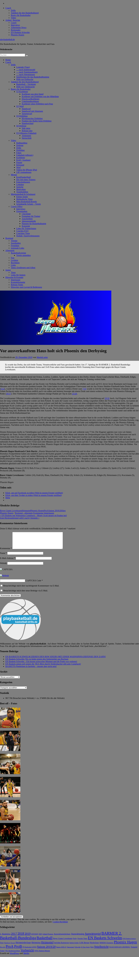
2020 (40, 934)
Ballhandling (21, 143)
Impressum (15, 280)
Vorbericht (27, 950)
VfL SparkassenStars (12, 951)
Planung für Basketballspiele (34, 223)
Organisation (21, 211)
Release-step (27, 131)
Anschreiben (27, 219)
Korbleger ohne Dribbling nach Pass (37, 104)
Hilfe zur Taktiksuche (25, 87)
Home (8, 60)
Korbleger (20, 157)
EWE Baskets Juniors (129, 938)
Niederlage (94, 943)
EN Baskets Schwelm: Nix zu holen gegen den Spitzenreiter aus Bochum (36, 659)
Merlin (26, 953)
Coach (8, 8)
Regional (9, 238)
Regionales (15, 30)
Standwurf (26, 109)
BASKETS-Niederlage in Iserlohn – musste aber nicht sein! (31, 666)
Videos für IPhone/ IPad (26, 170)
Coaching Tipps (23, 233)
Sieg (64, 510)
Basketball (45, 938)
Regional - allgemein (24, 513)
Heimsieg (36, 942)
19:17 (8, 394)
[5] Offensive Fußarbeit (26, 133)
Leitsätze (20, 184)
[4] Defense (21, 126)
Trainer (2, 951)
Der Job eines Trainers (25, 179)
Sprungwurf (27, 113)
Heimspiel (26, 510)
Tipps (13, 272)
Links (13, 265)
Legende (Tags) (23, 67)
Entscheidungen (23, 182)
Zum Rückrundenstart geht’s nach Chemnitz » (19, 518)
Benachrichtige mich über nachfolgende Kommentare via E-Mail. (31, 586)
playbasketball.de (7, 39)
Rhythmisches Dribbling (32, 118)
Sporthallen (16, 243)
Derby (75, 938)
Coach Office (16, 206)
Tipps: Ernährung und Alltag (23, 267)
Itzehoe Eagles (74, 943)
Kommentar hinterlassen (43, 513)
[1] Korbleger (22, 91)
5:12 (2, 389)
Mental (14, 175)
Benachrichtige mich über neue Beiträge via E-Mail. (25, 590)
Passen (19, 162)
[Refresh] (4, 575)
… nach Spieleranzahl (25, 69)
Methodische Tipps (24, 199)
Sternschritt (26, 138)
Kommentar (6, 548)
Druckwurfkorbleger (30, 99)
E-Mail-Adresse (7, 558)
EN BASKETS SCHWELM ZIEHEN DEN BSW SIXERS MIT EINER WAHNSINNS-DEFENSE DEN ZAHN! (55, 656)
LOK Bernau (84, 943)
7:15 (84, 389)
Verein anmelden (23, 255)
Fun (12, 258)
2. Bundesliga (5, 934)
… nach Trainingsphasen (27, 72)
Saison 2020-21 (61, 947)
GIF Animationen (23, 172)
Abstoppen (26, 135)
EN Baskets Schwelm (20, 32)
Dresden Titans (82, 938)
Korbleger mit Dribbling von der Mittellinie (40, 96)
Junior (8, 270)
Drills (13, 10)
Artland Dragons (47, 934)
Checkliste (26, 214)
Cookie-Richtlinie (60, 922)
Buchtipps (15, 263)
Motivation (21, 189)
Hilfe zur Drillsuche (24, 79)
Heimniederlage (23, 942)
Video (13, 18)
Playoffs (2, 947)
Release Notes (17, 285)
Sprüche (19, 187)
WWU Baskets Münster (42, 951)
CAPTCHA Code (33, 580)
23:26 (74, 394)
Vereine (14, 241)
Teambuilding (22, 192)
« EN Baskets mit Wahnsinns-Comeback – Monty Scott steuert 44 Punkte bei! (33, 515)
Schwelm (77, 947)
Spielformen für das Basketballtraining (32, 77)
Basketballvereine (18, 253)
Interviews (15, 25)
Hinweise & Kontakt (14, 277)
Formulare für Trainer (31, 216)
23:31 (107, 398)
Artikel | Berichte (12, 20)
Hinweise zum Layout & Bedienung (26, 287)
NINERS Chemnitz (106, 943)
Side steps (26, 128)
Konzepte (26, 226)
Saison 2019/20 (55, 510)
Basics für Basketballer (21, 15)
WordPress (14, 953)
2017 (14, 933)
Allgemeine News (18, 27)
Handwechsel (27, 123)
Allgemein (9, 250)
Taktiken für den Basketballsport (25, 13)
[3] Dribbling (22, 116)
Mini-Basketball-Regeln (26, 201)
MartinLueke (42, 357)
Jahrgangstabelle (29, 221)
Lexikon (14, 260)
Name (3, 553)
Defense (19, 145)
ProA (46, 510)
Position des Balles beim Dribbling (36, 121)
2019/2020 (34, 934)
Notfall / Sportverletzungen (28, 236)
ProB (18, 946)
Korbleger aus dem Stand (32, 94)
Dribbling (20, 150)
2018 (21, 933)
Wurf (18, 167)
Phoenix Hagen (17, 35)
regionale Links (17, 248)
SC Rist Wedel (85, 947)
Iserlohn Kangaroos (61, 943)
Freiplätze (15, 245)
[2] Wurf (20, 106)
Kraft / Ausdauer (23, 160)
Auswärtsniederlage (62, 934)
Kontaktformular (18, 282)
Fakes (18, 153)
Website (3, 563)
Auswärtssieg (77, 933)
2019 (28, 933)
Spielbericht (101, 946)
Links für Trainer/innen (26, 228)
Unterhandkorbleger (30, 101)
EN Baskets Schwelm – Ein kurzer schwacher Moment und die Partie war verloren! (41, 661)
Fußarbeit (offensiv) (24, 155)
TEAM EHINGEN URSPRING (119, 947)
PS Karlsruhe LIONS (30, 947)
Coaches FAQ (22, 231)
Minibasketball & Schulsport (23, 194)
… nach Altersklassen (25, 74)
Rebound (20, 165)
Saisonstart (70, 947)
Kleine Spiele (22, 197)
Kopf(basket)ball (23, 177)
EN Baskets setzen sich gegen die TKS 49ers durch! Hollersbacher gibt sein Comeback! (43, 664)
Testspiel (134, 947)
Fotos (2, 943)
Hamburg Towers (9, 943)
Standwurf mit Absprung (32, 111)
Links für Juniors (18, 275)
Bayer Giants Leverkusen (11, 510)
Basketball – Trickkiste (26, 84)
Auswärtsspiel (93, 933)
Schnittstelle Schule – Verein (28, 204)
